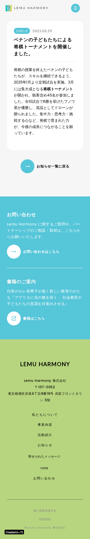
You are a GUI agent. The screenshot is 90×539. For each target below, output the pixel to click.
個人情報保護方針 (45, 511)
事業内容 (45, 425)
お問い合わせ (44, 478)
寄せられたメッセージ (44, 456)
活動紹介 (45, 435)
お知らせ (45, 445)
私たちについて (45, 415)
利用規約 (45, 519)
